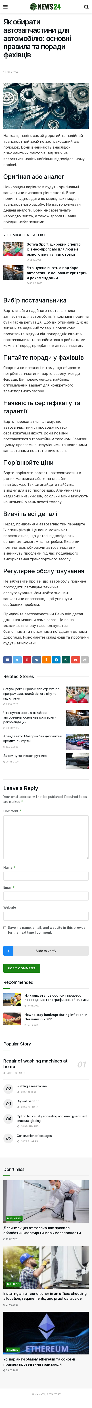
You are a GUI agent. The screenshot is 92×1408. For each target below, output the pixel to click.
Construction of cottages (34, 1136)
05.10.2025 (35, 259)
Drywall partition (28, 1101)
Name (9, 867)
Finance (13, 1349)
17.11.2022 (32, 1025)
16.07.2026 (11, 1239)
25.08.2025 (12, 761)
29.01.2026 (12, 1370)
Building (13, 1284)
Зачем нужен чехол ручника (25, 756)
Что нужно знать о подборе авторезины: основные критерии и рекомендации (57, 273)
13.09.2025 (11, 746)
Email (9, 887)
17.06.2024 (10, 72)
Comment (12, 811)
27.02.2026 (12, 1304)
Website (9, 907)
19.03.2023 (33, 1005)
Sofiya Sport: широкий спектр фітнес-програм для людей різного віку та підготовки (54, 249)
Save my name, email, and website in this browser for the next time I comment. (47, 930)
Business (14, 1218)
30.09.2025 (35, 283)
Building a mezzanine (32, 1086)
